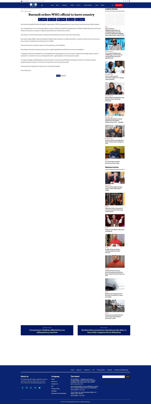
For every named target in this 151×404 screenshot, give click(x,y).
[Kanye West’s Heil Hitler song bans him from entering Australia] (115, 88)
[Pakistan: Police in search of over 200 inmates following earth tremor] (115, 199)
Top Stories (108, 185)
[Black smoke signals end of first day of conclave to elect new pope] (115, 284)
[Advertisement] (75, 351)
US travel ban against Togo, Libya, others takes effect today (113, 188)
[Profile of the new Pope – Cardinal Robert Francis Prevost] (115, 240)
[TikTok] (31, 387)
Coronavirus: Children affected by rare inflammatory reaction (47, 331)
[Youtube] (129, 1)
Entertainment (109, 51)
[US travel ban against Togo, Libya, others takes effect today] (115, 178)
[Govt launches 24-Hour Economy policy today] (115, 152)
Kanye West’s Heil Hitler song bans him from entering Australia (114, 99)
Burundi (63, 75)
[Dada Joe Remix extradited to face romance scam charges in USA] (115, 131)
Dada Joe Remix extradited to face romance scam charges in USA (114, 141)
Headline (107, 268)
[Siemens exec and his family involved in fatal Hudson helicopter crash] (115, 306)
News (106, 26)
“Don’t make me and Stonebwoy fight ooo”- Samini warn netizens (114, 77)
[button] (112, 5)
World (22, 8)
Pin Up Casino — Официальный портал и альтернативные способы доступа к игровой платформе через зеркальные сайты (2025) (114, 32)
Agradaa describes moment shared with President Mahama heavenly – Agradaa (114, 120)
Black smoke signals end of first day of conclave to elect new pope (114, 295)
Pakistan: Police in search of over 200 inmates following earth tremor (114, 209)
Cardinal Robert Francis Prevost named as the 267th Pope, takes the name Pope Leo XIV (114, 273)
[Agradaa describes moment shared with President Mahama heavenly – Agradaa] (115, 109)
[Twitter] (127, 1)
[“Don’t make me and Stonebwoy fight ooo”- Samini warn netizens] (115, 67)
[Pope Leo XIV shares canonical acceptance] (115, 220)
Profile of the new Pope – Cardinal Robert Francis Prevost (113, 251)
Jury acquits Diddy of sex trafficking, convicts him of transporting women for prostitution (113, 55)
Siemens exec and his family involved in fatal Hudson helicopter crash (114, 316)
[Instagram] (125, 1)
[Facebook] (124, 1)
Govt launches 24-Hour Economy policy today (112, 162)
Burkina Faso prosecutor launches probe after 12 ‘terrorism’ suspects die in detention (104, 331)
